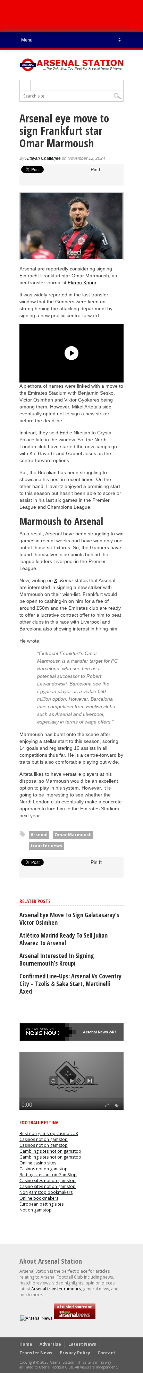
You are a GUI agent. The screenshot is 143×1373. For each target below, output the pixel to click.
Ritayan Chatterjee (43, 158)
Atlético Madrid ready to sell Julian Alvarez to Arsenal (63, 939)
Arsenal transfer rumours (56, 1289)
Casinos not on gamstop (43, 1139)
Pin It (96, 169)
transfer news (46, 846)
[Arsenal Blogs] (74, 1318)
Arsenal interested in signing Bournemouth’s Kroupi (56, 959)
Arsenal (39, 835)
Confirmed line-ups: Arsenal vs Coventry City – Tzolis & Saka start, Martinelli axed (70, 983)
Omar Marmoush (73, 835)
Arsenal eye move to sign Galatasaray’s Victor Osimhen (69, 918)
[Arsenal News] (36, 1318)
